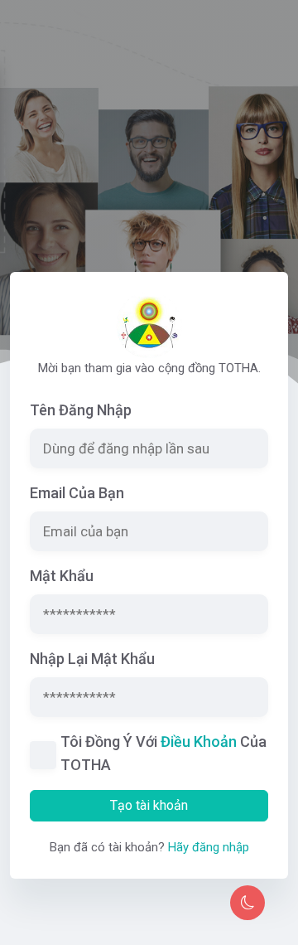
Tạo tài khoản (149, 805)
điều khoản (199, 741)
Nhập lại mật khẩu (92, 658)
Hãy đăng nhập (208, 847)
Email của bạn (77, 493)
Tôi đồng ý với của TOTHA (163, 753)
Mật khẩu (62, 575)
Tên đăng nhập (81, 410)
